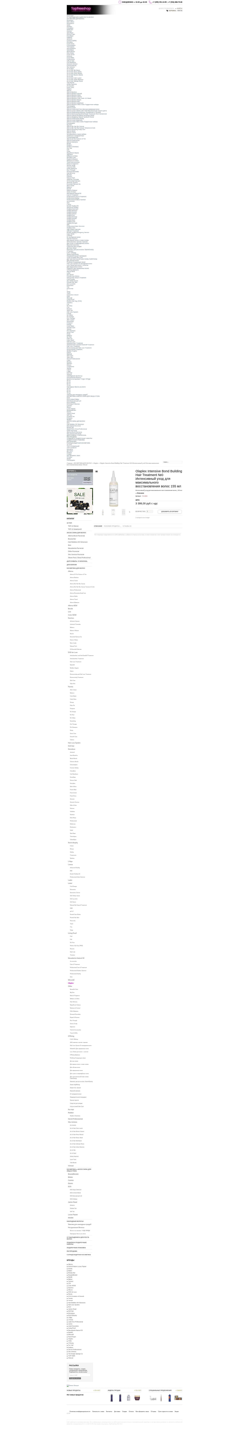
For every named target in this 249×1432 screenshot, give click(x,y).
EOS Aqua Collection (73, 404)
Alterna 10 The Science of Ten (76, 139)
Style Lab (70, 310)
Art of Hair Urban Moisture (75, 79)
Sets (68, 203)
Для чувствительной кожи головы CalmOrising (82, 259)
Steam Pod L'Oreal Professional (77, 429)
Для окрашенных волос (74, 267)
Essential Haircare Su (73, 184)
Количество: (141, 511)
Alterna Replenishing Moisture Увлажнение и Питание (84, 112)
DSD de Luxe (71, 341)
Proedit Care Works (73, 276)
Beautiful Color (71, 157)
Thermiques (70, 47)
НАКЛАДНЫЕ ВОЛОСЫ (74, 376)
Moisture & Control (72, 160)
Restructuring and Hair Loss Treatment (79, 348)
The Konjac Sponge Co (75, 1354)
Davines (69, 176)
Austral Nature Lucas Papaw (77, 1266)
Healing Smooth (72, 218)
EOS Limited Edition (73, 399)
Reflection (70, 29)
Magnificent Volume (73, 153)
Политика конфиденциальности (80, 1411)
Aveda (70, 1268)
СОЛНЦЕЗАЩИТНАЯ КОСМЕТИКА (78, 443)
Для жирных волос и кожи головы (78, 240)
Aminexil (69, 39)
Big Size (69, 125)
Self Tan (69, 415)
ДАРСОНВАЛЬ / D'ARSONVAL (76, 435)
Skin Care (70, 355)
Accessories (71, 201)
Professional (71, 59)
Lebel (68, 273)
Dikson (70, 1290)
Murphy (69, 362)
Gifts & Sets (70, 61)
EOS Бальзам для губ (74, 401)
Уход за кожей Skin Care (75, 257)
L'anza (69, 204)
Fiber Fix (69, 338)
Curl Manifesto (71, 62)
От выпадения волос (74, 237)
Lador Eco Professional (75, 1322)
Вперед (129, 512)
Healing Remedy (72, 217)
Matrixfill (69, 354)
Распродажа (71, 106)
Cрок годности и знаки (165, 1411)
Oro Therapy (71, 318)
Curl (68, 307)
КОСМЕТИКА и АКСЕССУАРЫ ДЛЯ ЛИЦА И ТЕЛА (83, 396)
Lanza (70, 1324)
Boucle (69, 189)
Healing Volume (71, 213)
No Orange (70, 316)
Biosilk (69, 143)
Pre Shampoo (71, 330)
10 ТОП (69, 444)
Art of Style (70, 68)
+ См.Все (179, 1390)
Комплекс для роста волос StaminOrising (80, 249)
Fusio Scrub (70, 54)
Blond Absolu (71, 51)
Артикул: (139, 496)
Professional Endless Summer (76, 199)
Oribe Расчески (72, 430)
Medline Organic (72, 351)
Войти (179, 8)
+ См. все (96, 1390)
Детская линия (71, 248)
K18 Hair (69, 373)
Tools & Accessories (73, 162)
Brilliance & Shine (72, 156)
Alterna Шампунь (72, 142)
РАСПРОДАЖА (72, 437)
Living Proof (70, 299)
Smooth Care (71, 327)
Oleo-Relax (70, 53)
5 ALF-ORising (71, 252)
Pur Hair (69, 148)
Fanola (69, 313)
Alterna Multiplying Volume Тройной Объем (80, 117)
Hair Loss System (72, 312)
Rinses (69, 365)
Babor (70, 1270)
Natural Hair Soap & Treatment (76, 277)
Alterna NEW (71, 271)
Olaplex (69, 89)
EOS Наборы (71, 402)
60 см (69, 384)
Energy (69, 324)
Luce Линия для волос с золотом (77, 265)
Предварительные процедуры (77, 256)
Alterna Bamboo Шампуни (75, 103)
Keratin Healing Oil (72, 206)
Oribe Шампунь (72, 168)
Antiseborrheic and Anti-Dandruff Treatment (80, 345)
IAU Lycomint (71, 284)
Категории (70, 15)
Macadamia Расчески (74, 426)
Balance (69, 187)
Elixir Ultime (70, 22)
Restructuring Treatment (74, 349)
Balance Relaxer (72, 190)
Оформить (87, 482)
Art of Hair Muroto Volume (75, 75)
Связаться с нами (98, 1411)
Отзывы (69, 457)
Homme (69, 31)
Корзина (71, 471)
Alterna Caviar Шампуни (74, 120)
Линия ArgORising (72, 254)
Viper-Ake (70, 357)
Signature (70, 154)
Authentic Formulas (73, 179)
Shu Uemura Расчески (74, 433)
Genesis (69, 56)
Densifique (70, 36)
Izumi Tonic (70, 87)
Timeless (69, 302)
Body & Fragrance (72, 164)
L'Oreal (70, 1319)
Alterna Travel (71, 132)
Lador (68, 360)
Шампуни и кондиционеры (75, 135)
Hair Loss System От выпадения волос (79, 263)
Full (68, 304)
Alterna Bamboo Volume (74, 96)
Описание (140, 493)
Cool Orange (71, 279)
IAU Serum (70, 274)
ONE (68, 296)
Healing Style (71, 220)
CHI (68, 150)
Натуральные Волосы (74, 377)
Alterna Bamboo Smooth (74, 93)
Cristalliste (70, 28)
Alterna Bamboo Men (73, 101)
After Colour (70, 320)
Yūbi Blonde (70, 82)
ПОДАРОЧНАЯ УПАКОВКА (76, 440)
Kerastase (70, 20)
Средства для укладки (74, 246)
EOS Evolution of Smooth (76, 1296)
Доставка (70, 451)
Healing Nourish (72, 212)
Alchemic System (72, 182)
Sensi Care (70, 332)
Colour (69, 369)
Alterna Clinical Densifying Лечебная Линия (80, 115)
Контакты (70, 449)
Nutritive (69, 26)
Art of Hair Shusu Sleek (74, 72)
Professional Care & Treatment (76, 196)
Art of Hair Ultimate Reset (75, 81)
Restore (69, 309)
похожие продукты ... (112, 526)
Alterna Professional (73, 140)
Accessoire (70, 86)
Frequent (69, 323)
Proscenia (70, 288)
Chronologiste (71, 45)
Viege (68, 291)
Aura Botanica (71, 48)
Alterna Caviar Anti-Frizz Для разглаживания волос (83, 109)
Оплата (69, 452)
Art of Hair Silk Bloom (73, 70)
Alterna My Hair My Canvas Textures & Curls (81, 128)
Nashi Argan (72, 1336)
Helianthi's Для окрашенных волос (78, 268)
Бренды (70, 1260)
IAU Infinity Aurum (72, 281)
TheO (68, 293)
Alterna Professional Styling (75, 118)
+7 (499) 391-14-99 (159, 2)
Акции (69, 458)
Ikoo (68, 423)
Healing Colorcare (72, 209)
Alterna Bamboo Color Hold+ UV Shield (79, 98)
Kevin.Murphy (73, 843)
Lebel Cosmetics (73, 1326)
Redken (69, 145)
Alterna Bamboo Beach (74, 100)
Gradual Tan (71, 416)
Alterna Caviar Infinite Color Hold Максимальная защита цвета (87, 111)
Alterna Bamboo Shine (74, 95)
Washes (69, 363)
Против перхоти (72, 238)
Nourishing (70, 321)
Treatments (70, 366)
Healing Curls (71, 221)
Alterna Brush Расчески (74, 432)
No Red (69, 337)
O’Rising (69, 235)
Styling (69, 368)
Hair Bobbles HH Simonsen (75, 424)
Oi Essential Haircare (73, 181)
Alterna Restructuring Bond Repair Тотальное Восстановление (87, 114)
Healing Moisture (72, 210)
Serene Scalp (71, 165)
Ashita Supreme (72, 84)
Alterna (69, 90)
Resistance (70, 23)
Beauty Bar (70, 427)
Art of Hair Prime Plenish (74, 73)
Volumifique (70, 50)
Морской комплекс (73, 245)
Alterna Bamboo (72, 92)
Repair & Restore (72, 159)
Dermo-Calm (71, 34)
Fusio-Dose (70, 43)
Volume (69, 329)
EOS (68, 398)
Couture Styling (71, 40)
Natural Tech (71, 178)
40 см (69, 380)
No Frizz (69, 306)
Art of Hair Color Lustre (74, 78)
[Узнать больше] (73, 1385)
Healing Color (71, 228)
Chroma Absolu (71, 65)
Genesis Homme (72, 64)
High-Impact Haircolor (74, 229)
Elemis (69, 412)
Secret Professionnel (73, 359)
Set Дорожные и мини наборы (76, 134)
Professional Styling (73, 198)
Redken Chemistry (73, 146)
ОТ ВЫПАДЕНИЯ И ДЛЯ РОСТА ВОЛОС (80, 17)
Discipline (70, 42)
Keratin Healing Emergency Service (78, 232)
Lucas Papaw (71, 408)
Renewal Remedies (73, 171)
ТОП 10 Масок (71, 447)
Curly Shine (70, 326)
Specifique (70, 33)
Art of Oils (70, 76)
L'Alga (69, 371)
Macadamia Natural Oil (74, 193)
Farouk (70, 1300)
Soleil (68, 25)
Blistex (69, 407)
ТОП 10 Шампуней (73, 446)
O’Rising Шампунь (73, 270)
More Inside (70, 185)
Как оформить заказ (73, 455)
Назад (96, 512)
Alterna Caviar (71, 107)
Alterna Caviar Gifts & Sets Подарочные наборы (82, 121)
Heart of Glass (71, 192)
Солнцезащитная (72, 137)
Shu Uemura (71, 67)
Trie (68, 287)
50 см (69, 382)
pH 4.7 (72, 911)
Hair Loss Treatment (73, 346)
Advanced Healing (72, 207)
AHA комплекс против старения (77, 242)
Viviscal (69, 374)
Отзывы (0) (127, 526)
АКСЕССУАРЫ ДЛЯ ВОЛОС (76, 421)
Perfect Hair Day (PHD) (74, 301)
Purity (68, 334)
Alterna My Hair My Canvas (75, 126)
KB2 (68, 224)
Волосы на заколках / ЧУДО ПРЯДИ (78, 379)
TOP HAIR (71, 1356)
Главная (69, 463)
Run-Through (71, 170)
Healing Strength (72, 223)
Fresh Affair (70, 57)
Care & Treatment (72, 195)
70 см (69, 385)
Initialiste (69, 37)
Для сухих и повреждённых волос (78, 243)
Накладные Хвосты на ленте (76, 387)
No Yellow (70, 315)
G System (70, 251)
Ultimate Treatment (73, 231)
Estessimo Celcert (72, 295)
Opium (69, 352)
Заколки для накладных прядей (77, 394)
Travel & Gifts (71, 167)
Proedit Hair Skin (72, 282)
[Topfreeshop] (92, 14)
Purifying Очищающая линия (76, 262)
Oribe (68, 151)
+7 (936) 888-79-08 (175, 2)
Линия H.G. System (75, 1087)
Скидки (69, 454)
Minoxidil (69, 298)
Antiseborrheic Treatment (75, 343)
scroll (68, 1413)
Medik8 (69, 419)
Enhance (69, 418)
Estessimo (70, 285)
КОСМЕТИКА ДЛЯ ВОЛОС (75, 18)
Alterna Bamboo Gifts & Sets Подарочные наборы (83, 104)
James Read (71, 413)
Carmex (69, 405)
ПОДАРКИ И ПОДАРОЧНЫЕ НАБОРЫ (79, 438)
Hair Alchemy (71, 173)
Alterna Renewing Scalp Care (76, 129)
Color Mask (70, 340)
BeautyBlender (71, 410)
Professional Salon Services (75, 226)
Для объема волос (73, 260)
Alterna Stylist (71, 131)
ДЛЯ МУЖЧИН (71, 441)
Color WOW (70, 234)
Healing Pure (71, 215)
